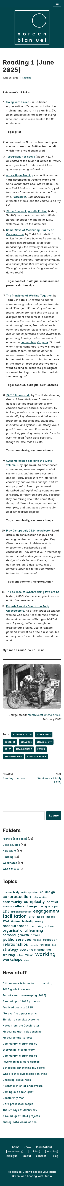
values (20, 955)
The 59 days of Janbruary (20, 1110)
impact (50, 916)
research (34, 945)
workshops (12, 959)
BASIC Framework (18, 395)
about (27, 1155)
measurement (24, 749)
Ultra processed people (18, 1104)
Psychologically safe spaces (21, 1061)
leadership (27, 921)
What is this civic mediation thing (25, 1073)
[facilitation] (44, 1147)
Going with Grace (17, 102)
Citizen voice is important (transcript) (27, 983)
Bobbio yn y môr (13, 1098)
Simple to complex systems (21, 1019)
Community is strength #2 (20, 1043)
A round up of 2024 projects (21, 1116)
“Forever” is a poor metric (20, 1013)
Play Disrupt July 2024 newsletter (28, 530)
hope (40, 916)
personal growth (16, 935)
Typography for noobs (20, 156)
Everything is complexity (19, 1049)
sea (54, 945)
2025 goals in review (16, 989)
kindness (15, 921)
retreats (44, 944)
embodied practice (21, 911)
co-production (22, 734)
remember (19, 196)
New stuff (9, 850)
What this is (11, 869)
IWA (6, 921)
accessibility (11, 892)
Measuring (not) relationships (22, 1031)
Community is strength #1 (20, 1055)
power (41, 749)
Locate (54, 815)
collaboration (40, 897)
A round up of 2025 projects (21, 1001)
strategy (10, 949)
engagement (44, 742)
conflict (9, 742)
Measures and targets (17, 1037)
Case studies (11, 844)
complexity (44, 734)
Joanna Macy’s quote (34, 342)
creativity (7, 907)
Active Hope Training (19, 175)
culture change (25, 906)
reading (37, 940)
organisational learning (23, 930)
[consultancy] (14, 1151)
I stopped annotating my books (24, 1067)
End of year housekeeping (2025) (24, 995)
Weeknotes (10, 863)
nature (49, 926)
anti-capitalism (29, 892)
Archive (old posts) (15, 838)
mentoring (36, 926)
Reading (26, 77)
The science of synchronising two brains (32, 592)
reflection (50, 939)
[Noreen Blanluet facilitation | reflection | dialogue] (32, 27)
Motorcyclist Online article (44, 715)
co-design (47, 892)
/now (27, 1147)
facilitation (15, 916)
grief (7, 749)
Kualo (48, 1176)
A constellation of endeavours (22, 1085)
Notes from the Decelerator (21, 1025)
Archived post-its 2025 (18, 1007)
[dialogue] (12, 1155)
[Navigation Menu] (57, 4)
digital (55, 907)
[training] (34, 1151)
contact (41, 1155)
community (12, 902)
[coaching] (51, 1151)
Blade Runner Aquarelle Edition (26, 211)
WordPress (45, 1182)
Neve (15, 1182)
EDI (6, 911)
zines (26, 960)
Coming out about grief (18, 1091)
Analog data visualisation (20, 1122)
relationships (13, 756)
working (45, 954)
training (9, 955)
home (15, 1147)
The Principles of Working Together (29, 295)
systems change (36, 756)
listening (39, 921)
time (48, 950)
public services (17, 939)
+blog (54, 1155)
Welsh (29, 955)
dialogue (26, 742)
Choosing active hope (17, 1079)
